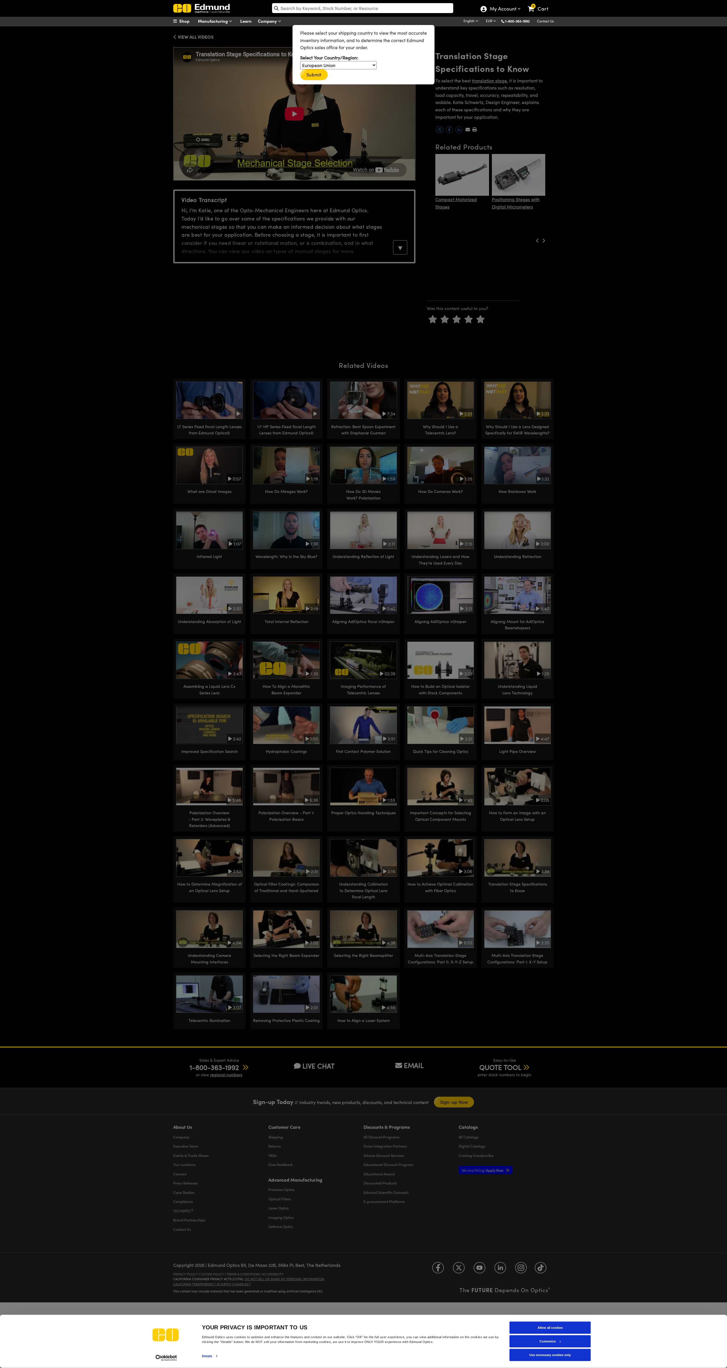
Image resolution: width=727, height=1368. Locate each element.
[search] (362, 8)
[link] (541, 4)
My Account (503, 9)
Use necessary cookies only (550, 1355)
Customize (548, 1341)
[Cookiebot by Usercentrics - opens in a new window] (166, 1358)
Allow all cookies (550, 1327)
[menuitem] (187, 21)
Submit (313, 75)
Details (207, 1355)
